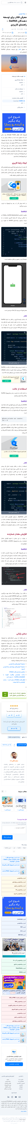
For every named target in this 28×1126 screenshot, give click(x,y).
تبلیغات (21, 1087)
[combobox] (11, 2)
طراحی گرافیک (8, 1087)
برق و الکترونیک (8, 1085)
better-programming (14, 737)
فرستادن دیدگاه (7, 837)
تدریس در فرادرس (21, 1083)
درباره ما (21, 1089)
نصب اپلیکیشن (13, 1064)
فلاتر (20, 49)
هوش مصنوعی (8, 1083)
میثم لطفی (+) (14, 761)
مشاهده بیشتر (23, 1111)
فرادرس (20, 1085)
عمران (8, 1079)
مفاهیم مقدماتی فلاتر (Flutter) (17, 672)
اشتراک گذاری (21, 745)
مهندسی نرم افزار (7, 1089)
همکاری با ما (21, 1081)
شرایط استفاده (22, 1119)
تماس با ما (21, 1079)
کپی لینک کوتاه (5, 745)
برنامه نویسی (22, 14)
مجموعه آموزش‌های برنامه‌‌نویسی (17, 664)
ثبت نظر (13, 729)
